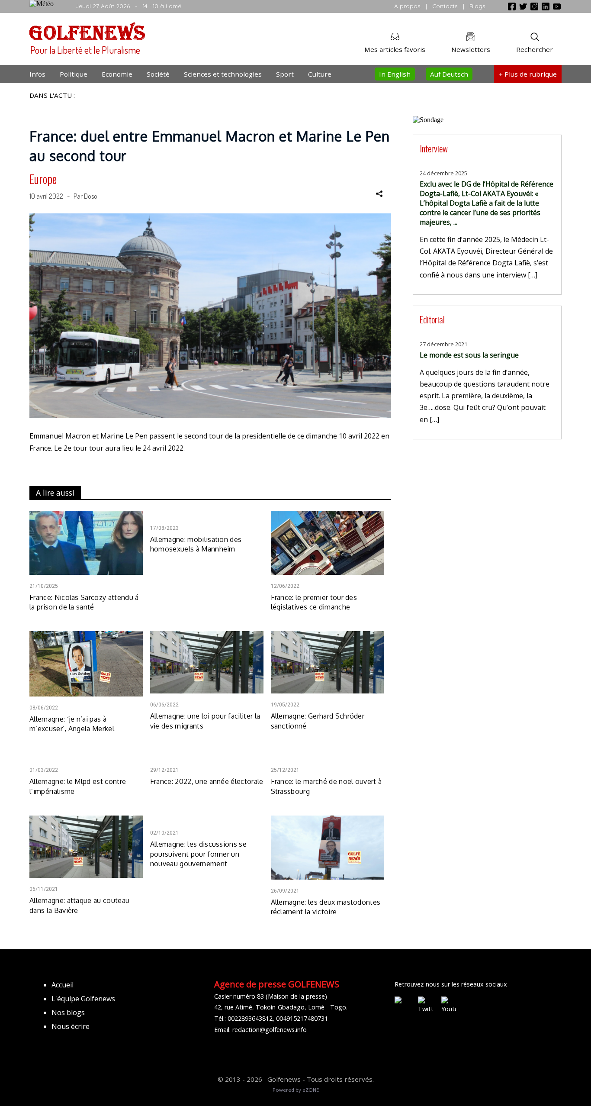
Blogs (477, 6)
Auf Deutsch (449, 74)
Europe (43, 178)
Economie (117, 74)
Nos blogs (68, 1012)
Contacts (445, 6)
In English (395, 74)
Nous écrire (70, 1026)
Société (158, 74)
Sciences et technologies (223, 74)
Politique (73, 74)
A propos (407, 6)
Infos (37, 74)
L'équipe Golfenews (83, 998)
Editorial (432, 319)
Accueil (62, 985)
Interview (434, 148)
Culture (319, 74)
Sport (285, 74)
